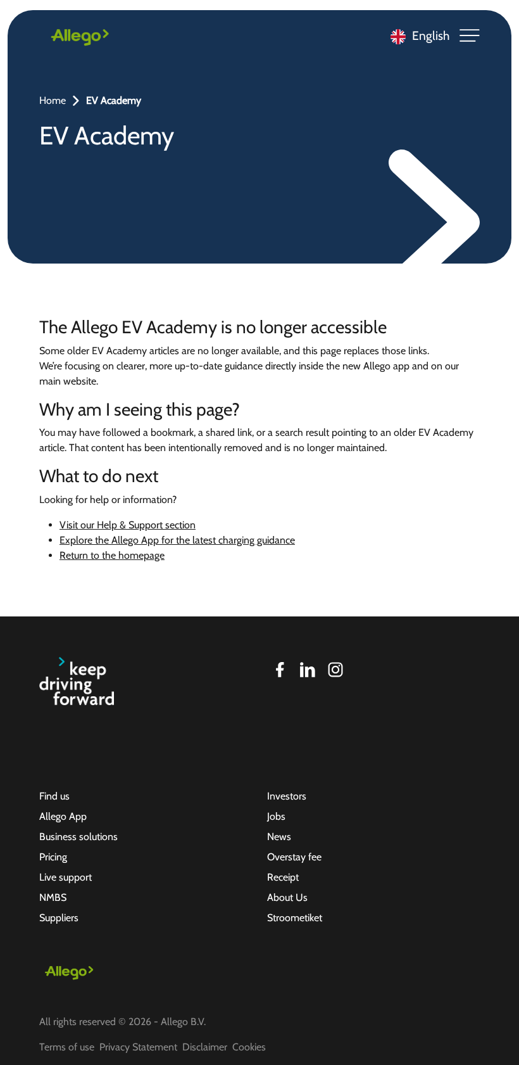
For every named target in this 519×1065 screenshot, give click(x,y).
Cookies (249, 1047)
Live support (65, 877)
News (279, 837)
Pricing (53, 857)
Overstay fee (294, 857)
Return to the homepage (112, 555)
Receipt (283, 877)
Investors (286, 796)
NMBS (52, 897)
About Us (287, 897)
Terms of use (66, 1047)
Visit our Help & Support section (127, 525)
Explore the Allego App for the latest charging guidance (177, 540)
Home (52, 100)
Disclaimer (204, 1047)
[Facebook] (279, 669)
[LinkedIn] (307, 669)
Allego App (63, 816)
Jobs (276, 816)
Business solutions (78, 837)
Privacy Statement (138, 1047)
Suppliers (58, 918)
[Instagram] (335, 669)
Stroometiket (294, 918)
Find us (54, 796)
